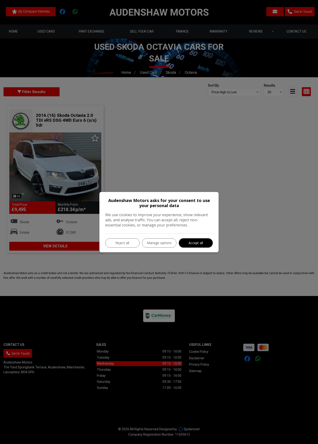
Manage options (159, 243)
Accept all (196, 243)
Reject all (122, 243)
